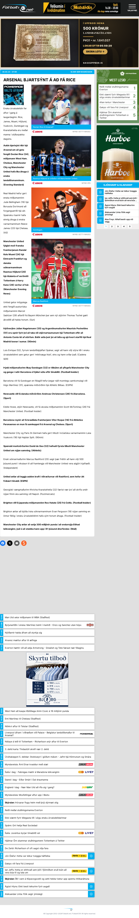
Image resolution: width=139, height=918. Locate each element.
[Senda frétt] (17, 543)
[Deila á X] (9, 543)
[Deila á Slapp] (24, 543)
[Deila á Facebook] (2, 543)
